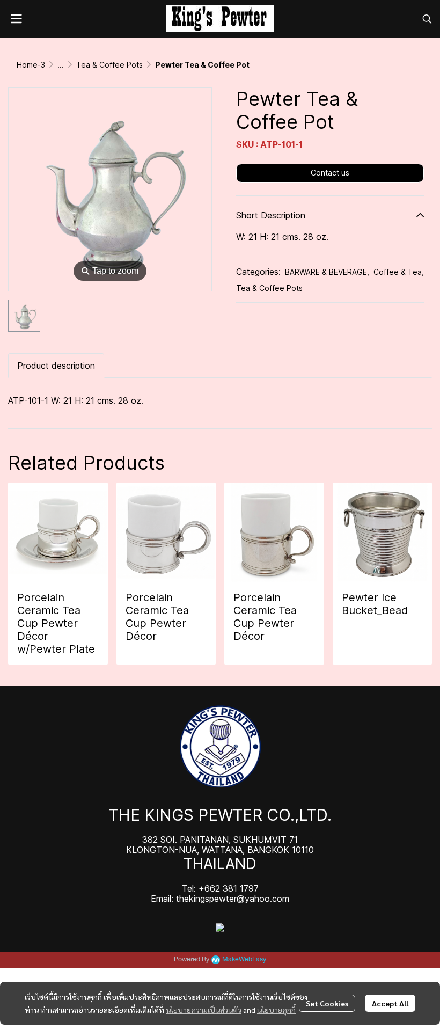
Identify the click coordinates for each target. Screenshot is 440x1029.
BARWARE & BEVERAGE (327, 271)
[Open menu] (16, 19)
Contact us (330, 172)
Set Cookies (327, 1003)
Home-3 (31, 64)
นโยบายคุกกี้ (276, 1010)
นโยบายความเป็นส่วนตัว (203, 1010)
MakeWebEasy (244, 959)
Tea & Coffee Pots (109, 64)
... (60, 64)
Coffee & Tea (398, 271)
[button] (427, 18)
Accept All (390, 1003)
